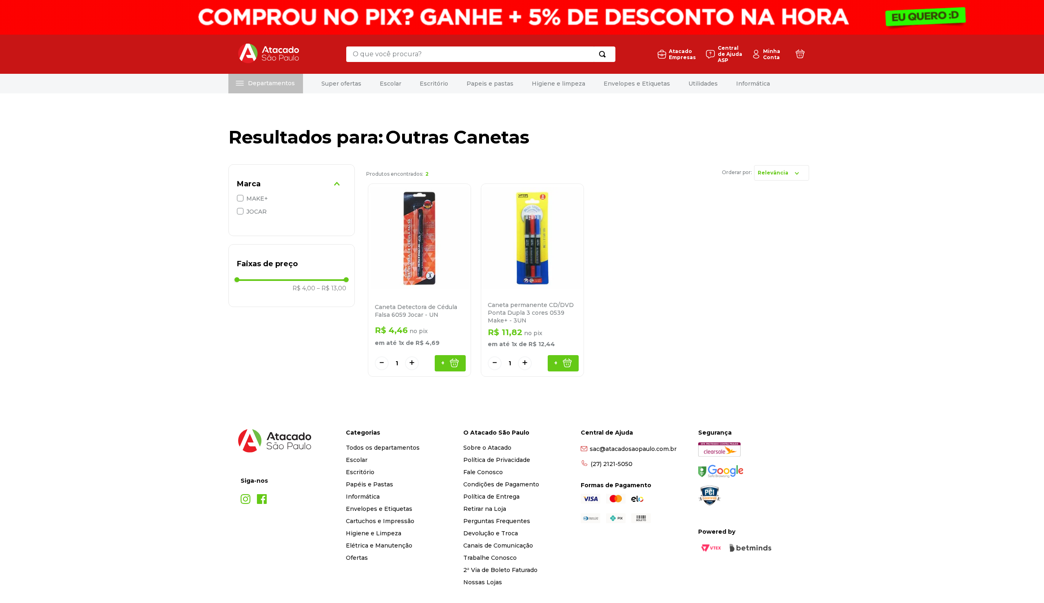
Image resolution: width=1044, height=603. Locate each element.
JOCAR (256, 211)
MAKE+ (257, 198)
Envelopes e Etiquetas (637, 83)
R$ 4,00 (303, 288)
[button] (291, 183)
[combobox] (480, 54)
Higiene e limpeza (558, 83)
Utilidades (703, 83)
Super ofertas (341, 83)
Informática (753, 83)
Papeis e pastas (490, 83)
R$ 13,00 (331, 288)
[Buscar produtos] (604, 54)
